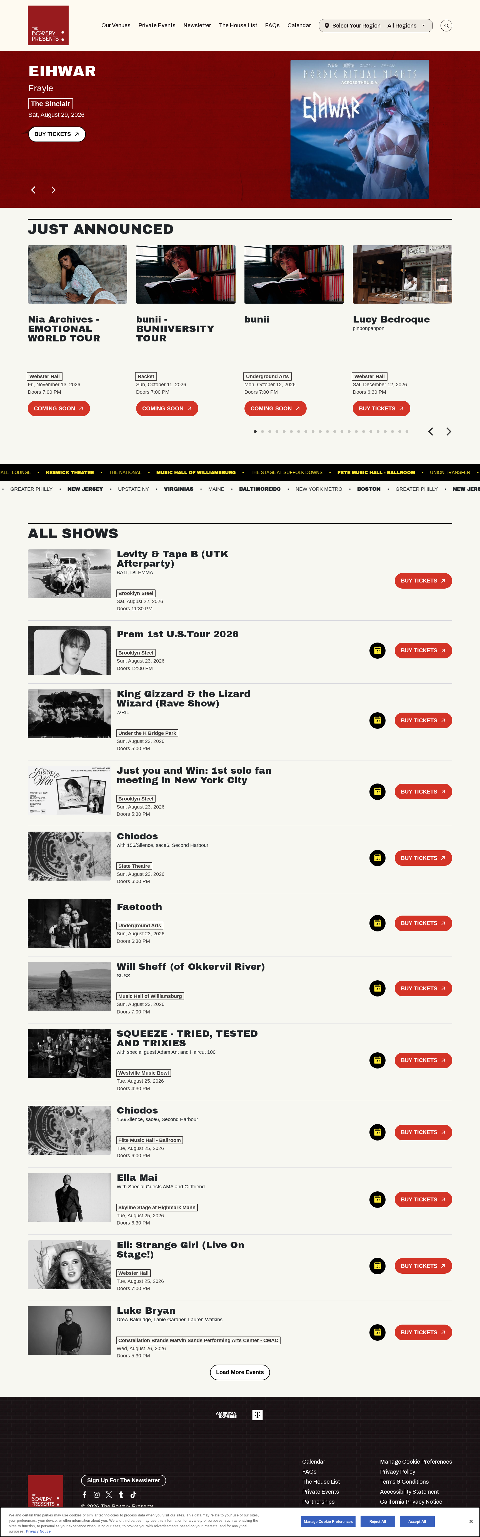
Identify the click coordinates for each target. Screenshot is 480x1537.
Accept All (417, 1521)
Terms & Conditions (404, 1482)
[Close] (471, 1521)
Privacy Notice (38, 1531)
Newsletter (197, 25)
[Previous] (34, 190)
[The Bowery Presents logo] (48, 25)
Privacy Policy (397, 1472)
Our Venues (116, 25)
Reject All (377, 1521)
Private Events (157, 25)
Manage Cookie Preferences (328, 1521)
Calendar (299, 25)
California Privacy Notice (411, 1502)
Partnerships (318, 1502)
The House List (238, 25)
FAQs (272, 25)
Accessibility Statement (409, 1492)
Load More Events (240, 1372)
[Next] (53, 190)
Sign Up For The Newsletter (123, 1480)
